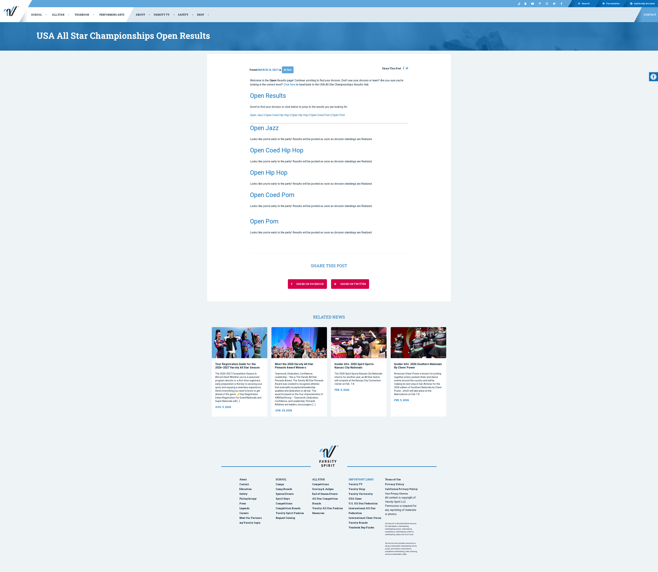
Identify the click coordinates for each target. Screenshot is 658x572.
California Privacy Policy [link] (401, 489)
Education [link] (245, 489)
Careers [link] (243, 513)
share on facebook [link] (310, 284)
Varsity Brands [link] (358, 522)
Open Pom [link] (338, 115)
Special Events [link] (285, 493)
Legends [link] (244, 508)
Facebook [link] (561, 3)
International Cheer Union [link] (365, 517)
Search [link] (586, 3)
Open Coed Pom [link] (320, 115)
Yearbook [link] (82, 14)
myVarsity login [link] (249, 522)
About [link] (140, 14)
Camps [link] (280, 484)
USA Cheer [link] (355, 498)
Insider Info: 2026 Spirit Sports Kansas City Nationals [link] (354, 365)
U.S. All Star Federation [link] (363, 503)
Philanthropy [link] (248, 498)
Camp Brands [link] (284, 489)
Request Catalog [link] (285, 517)
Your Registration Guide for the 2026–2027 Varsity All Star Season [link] (237, 365)
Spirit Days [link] (283, 498)
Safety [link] (183, 14)
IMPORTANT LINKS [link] (361, 479)
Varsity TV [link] (162, 14)
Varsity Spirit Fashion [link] (290, 513)
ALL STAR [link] (318, 479)
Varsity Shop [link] (357, 489)
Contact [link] (650, 14)
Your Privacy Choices (396, 493)
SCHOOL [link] (281, 479)
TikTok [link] (518, 3)
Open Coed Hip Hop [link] (277, 115)
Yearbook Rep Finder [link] (361, 527)
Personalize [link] (613, 3)
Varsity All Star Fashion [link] (327, 508)
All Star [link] (58, 14)
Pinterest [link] (539, 3)
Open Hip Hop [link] (299, 115)
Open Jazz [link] (256, 115)
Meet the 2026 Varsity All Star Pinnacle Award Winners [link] (294, 365)
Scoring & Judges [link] (322, 489)
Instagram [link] (547, 3)
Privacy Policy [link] (394, 484)
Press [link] (242, 503)
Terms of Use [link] (393, 479)
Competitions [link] (284, 503)
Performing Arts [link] (111, 14)
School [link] (36, 14)
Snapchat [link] (525, 3)
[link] (653, 76)
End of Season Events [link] (325, 493)
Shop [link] (200, 14)
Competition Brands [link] (288, 508)
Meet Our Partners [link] (250, 517)
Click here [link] (289, 84)
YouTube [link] (532, 3)
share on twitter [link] (353, 284)
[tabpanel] (239, 372)
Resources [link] (318, 513)
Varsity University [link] (361, 493)
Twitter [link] (554, 3)
